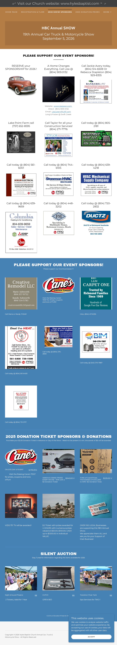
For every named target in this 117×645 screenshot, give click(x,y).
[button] (107, 12)
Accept (91, 637)
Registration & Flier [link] (32, 12)
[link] (58, 29)
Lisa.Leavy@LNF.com (61, 112)
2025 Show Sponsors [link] (60, 12)
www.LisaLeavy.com (63, 106)
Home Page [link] (11, 12)
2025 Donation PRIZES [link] (88, 12)
